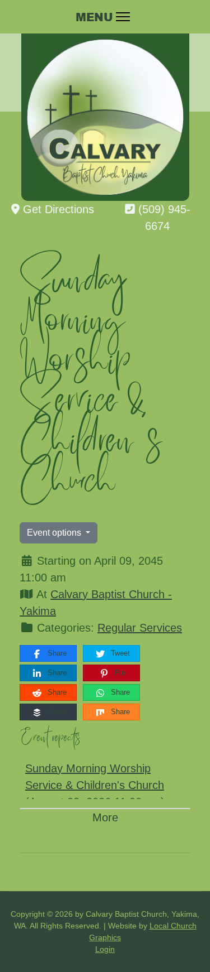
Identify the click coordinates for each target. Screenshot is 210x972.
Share (56, 653)
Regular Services (139, 628)
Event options (55, 532)
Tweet (119, 653)
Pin (119, 672)
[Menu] (105, 16)
